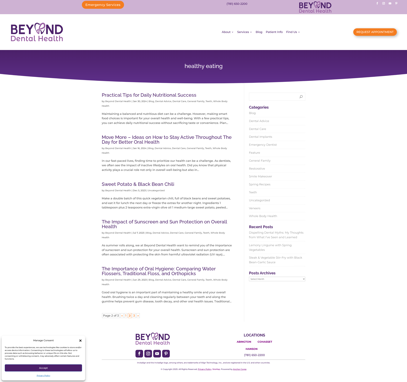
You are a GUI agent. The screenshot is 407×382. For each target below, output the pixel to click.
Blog (259, 32)
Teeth (209, 101)
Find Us (291, 32)
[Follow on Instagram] (383, 3)
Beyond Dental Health (118, 101)
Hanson (252, 348)
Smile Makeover (260, 176)
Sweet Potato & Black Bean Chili (138, 184)
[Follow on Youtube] (390, 3)
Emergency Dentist (263, 144)
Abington (244, 341)
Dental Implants (260, 137)
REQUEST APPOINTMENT (375, 32)
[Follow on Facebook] (377, 3)
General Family (195, 101)
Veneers (254, 208)
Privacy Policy (43, 375)
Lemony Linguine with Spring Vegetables (270, 247)
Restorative (257, 168)
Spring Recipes (259, 184)
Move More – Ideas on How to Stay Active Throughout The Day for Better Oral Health (167, 139)
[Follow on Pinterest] (396, 3)
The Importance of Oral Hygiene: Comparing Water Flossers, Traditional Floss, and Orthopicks (159, 271)
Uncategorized (156, 190)
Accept (43, 367)
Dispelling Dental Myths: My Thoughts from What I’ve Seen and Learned (276, 235)
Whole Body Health (263, 216)
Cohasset (265, 341)
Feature (254, 152)
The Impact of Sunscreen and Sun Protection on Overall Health (164, 224)
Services (243, 32)
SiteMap (216, 369)
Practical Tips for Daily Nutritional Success (149, 95)
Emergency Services (103, 5)
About (226, 32)
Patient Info (274, 32)
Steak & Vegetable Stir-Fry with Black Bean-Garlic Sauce (275, 260)
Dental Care (179, 101)
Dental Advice (163, 101)
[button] (80, 340)
